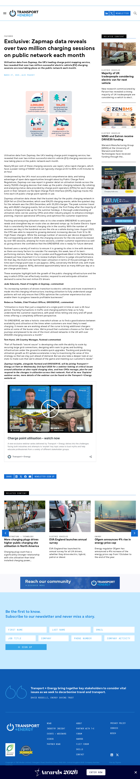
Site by (112, 762)
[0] (119, 193)
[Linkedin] (111, 754)
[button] (16, 476)
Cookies (114, 728)
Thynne (118, 762)
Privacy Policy (118, 723)
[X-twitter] (117, 754)
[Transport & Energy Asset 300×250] (119, 224)
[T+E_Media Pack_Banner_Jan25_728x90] (70, 588)
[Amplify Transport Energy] (119, 254)
